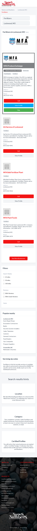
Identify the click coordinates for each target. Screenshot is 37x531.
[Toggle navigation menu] (34, 3)
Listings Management (7, 488)
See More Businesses (18, 258)
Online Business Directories (8, 481)
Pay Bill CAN (23, 472)
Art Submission (24, 467)
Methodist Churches (9, 349)
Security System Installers (11, 328)
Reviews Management (7, 493)
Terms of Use (23, 527)
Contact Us (4, 470)
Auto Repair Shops (9, 321)
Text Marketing (5, 505)
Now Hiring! (4, 467)
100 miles (8, 283)
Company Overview (6, 465)
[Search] (32, 23)
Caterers (6, 334)
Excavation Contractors (10, 323)
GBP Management (6, 491)
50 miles (7, 280)
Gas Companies (8, 341)
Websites (4, 484)
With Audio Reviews (11, 296)
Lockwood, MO (22, 10)
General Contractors (9, 336)
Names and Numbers (8, 10)
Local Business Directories (8, 479)
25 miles (7, 277)
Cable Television (8, 331)
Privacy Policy (13, 527)
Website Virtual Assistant (8, 486)
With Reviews (9, 293)
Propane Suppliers (9, 344)
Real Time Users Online (7, 507)
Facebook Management (7, 503)
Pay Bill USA (23, 470)
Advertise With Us (25, 465)
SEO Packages (5, 495)
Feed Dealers (7, 339)
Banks (5, 326)
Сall (19, 101)
